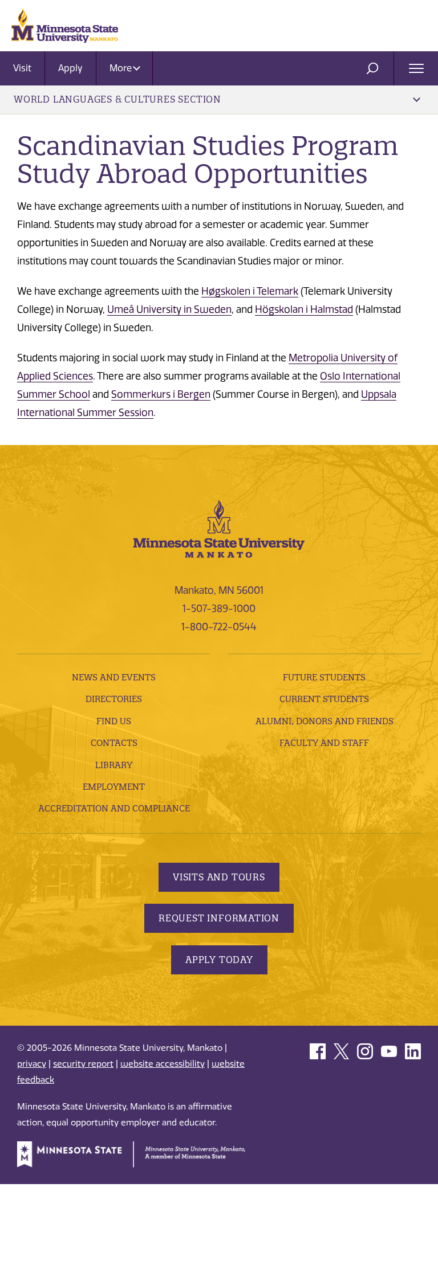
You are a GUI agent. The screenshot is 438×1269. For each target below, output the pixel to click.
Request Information (219, 918)
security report (83, 1064)
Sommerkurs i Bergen (160, 394)
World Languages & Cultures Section (117, 99)
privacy (31, 1064)
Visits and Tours (219, 877)
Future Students (324, 677)
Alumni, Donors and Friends (325, 721)
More (122, 68)
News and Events (114, 677)
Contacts (114, 742)
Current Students (324, 698)
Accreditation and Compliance (114, 808)
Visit (22, 68)
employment (114, 786)
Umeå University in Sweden (169, 309)
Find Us (113, 721)
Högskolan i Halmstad (304, 309)
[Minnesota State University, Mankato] (219, 527)
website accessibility (162, 1064)
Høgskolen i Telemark (249, 291)
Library (113, 765)
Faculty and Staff (324, 742)
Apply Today (219, 959)
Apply (70, 68)
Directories (114, 698)
